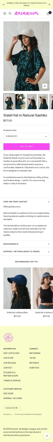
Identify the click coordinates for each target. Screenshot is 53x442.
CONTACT (7, 368)
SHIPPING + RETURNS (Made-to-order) (21, 252)
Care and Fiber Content (15, 202)
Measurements (10, 244)
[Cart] (48, 13)
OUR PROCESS (9, 363)
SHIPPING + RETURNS (12, 398)
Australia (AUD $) (11, 408)
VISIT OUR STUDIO (11, 353)
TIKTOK (32, 358)
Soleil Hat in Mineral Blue (17, 312)
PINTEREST (34, 363)
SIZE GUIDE (8, 393)
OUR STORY (8, 358)
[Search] (10, 13)
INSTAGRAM (34, 353)
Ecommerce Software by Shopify (28, 414)
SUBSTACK (34, 368)
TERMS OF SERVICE (12, 380)
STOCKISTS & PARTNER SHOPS (10, 374)
